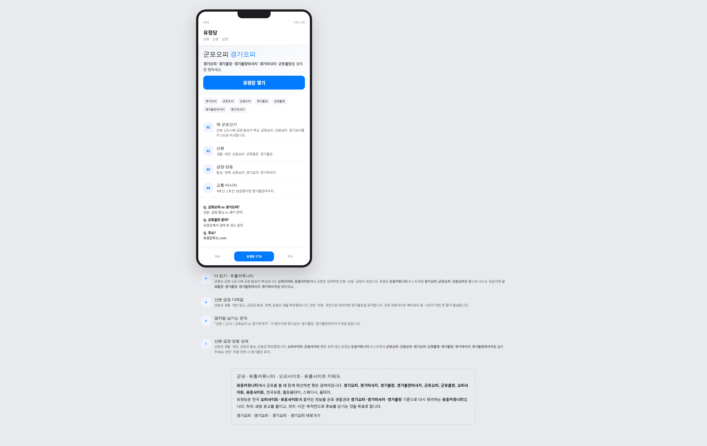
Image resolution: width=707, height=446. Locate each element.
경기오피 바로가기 (305, 415)
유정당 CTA (254, 256)
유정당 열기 (254, 82)
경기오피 (244, 415)
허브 (217, 256)
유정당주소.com (214, 237)
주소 (290, 256)
